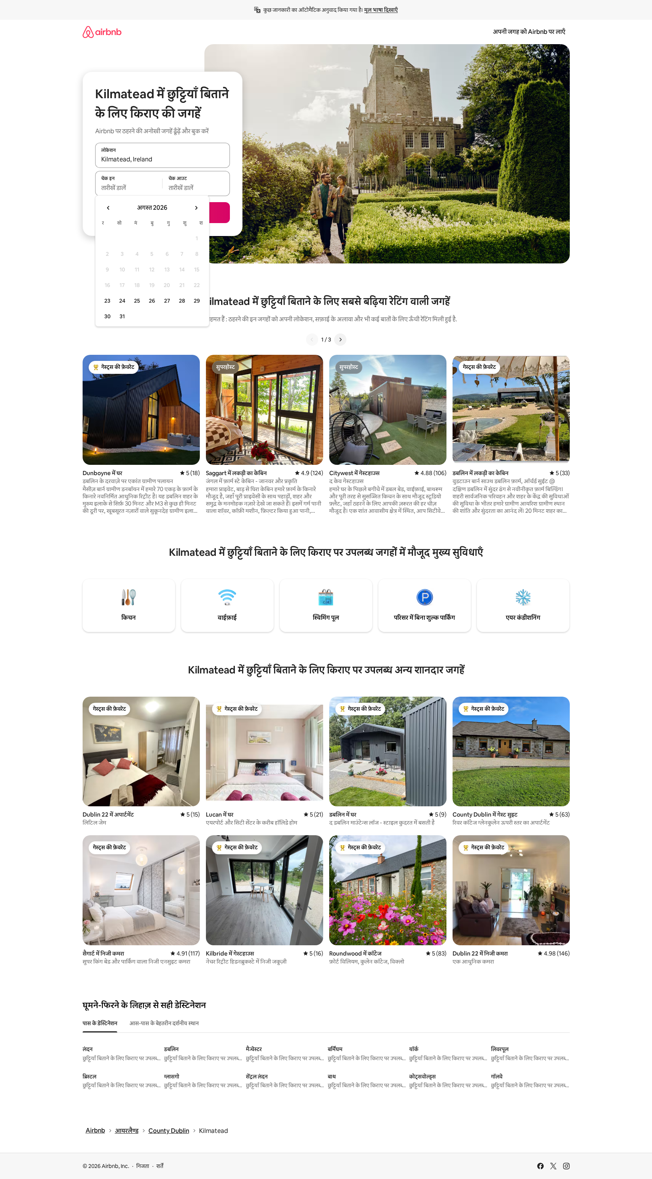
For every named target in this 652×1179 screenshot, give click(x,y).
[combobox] (162, 159)
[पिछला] (312, 339)
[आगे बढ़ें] (340, 339)
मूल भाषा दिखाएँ (381, 9)
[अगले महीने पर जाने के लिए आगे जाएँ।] (196, 208)
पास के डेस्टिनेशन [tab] (100, 1023)
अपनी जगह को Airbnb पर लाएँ (529, 32)
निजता (142, 1166)
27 (167, 300)
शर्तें (159, 1166)
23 (107, 300)
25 (137, 300)
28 (182, 300)
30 (107, 316)
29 (197, 300)
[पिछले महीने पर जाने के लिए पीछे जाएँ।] (108, 208)
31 (122, 316)
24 (122, 300)
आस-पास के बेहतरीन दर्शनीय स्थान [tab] (164, 1023)
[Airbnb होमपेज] (102, 32)
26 (152, 300)
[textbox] (128, 187)
